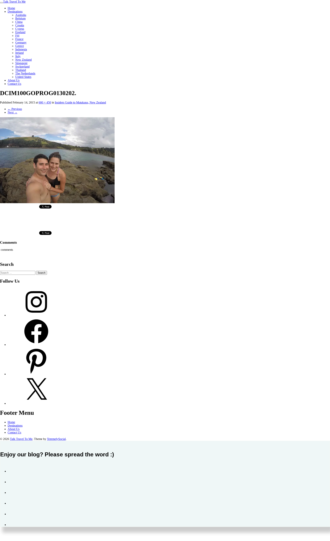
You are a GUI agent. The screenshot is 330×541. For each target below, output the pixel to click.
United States (23, 76)
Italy (18, 56)
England (20, 32)
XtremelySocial (56, 439)
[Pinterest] (36, 374)
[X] (36, 403)
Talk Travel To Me (14, 1)
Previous (15, 109)
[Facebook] (36, 344)
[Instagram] (36, 315)
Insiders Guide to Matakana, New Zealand (80, 102)
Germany (21, 42)
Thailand (20, 70)
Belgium (20, 18)
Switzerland (22, 66)
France (19, 39)
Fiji (17, 35)
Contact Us (14, 83)
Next (12, 112)
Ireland (19, 52)
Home (11, 8)
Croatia (19, 25)
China (19, 21)
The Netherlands (25, 73)
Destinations (15, 11)
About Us (13, 80)
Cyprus (19, 28)
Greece (19, 46)
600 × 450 (45, 102)
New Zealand (23, 59)
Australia (20, 15)
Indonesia (21, 49)
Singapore (21, 63)
